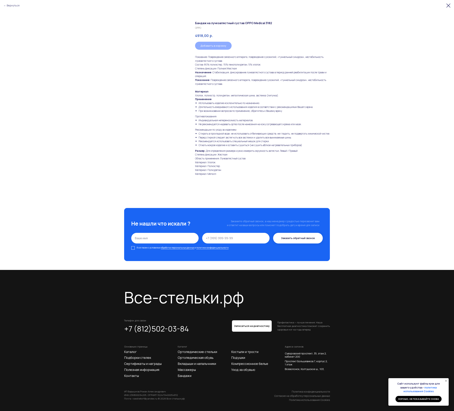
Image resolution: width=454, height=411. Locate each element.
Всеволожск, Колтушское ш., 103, (304, 369)
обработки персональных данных (177, 247)
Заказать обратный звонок (298, 238)
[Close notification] (446, 381)
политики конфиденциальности (212, 247)
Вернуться (13, 5)
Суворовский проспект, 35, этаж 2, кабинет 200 (306, 355)
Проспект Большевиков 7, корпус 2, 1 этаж (306, 363)
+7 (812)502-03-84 (156, 329)
